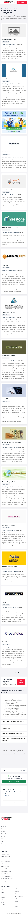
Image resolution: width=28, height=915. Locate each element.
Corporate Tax (4, 859)
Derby (3, 44)
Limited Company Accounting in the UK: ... (14, 792)
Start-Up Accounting (5, 861)
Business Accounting (5, 856)
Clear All (22, 770)
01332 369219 (6, 484)
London (16, 906)
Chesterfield (4, 232)
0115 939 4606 (6, 154)
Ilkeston (3, 530)
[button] (24, 770)
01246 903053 (6, 230)
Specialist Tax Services (6, 871)
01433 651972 (6, 192)
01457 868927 (6, 644)
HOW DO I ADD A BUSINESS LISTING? (12, 696)
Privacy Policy (4, 846)
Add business (21, 682)
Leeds (16, 899)
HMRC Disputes (4, 881)
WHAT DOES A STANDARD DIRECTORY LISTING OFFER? (12, 727)
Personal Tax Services (5, 854)
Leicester (16, 901)
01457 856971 (6, 358)
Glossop (4, 360)
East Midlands (13, 44)
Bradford (3, 897)
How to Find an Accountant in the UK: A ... (15, 798)
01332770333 (6, 41)
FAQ (2, 843)
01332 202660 (6, 314)
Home (2, 829)
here (8, 699)
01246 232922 (6, 569)
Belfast (2, 890)
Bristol (2, 899)
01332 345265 (6, 81)
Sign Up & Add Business (14, 781)
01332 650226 (6, 267)
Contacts (3, 836)
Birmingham (3, 892)
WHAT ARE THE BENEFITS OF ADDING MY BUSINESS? (13, 739)
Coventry (3, 904)
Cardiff (2, 902)
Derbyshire (7, 44)
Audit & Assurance (5, 864)
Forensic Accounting (5, 866)
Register (2, 841)
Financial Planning (5, 873)
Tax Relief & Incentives (6, 869)
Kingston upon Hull (19, 896)
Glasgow (17, 894)
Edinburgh (17, 891)
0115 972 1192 (6, 401)
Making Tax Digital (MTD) (6, 876)
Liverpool (17, 903)
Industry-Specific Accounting (7, 878)
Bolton (2, 895)
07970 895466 (6, 527)
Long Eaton (4, 157)
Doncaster (3, 907)
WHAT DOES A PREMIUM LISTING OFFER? (13, 734)
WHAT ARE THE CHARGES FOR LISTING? (13, 722)
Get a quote (3, 834)
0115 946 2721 (6, 605)
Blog (2, 838)
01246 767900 (6, 444)
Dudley (16, 889)
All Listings (3, 831)
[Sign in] (14, 2)
